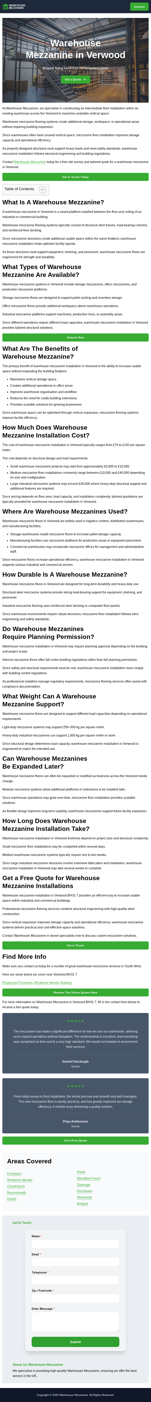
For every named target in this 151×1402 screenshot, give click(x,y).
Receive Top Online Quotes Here (75, 992)
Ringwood (9, 982)
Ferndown (25, 982)
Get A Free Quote (75, 1140)
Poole (81, 1172)
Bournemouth (16, 1192)
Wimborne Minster (46, 982)
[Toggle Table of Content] (40, 189)
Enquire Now (75, 337)
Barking (66, 982)
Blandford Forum (88, 1178)
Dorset (11, 1199)
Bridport (82, 1203)
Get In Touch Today (75, 177)
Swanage (83, 1184)
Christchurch (16, 1186)
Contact (139, 6)
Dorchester (84, 1191)
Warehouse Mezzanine (30, 162)
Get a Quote (73, 79)
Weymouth (84, 1197)
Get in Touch (75, 945)
